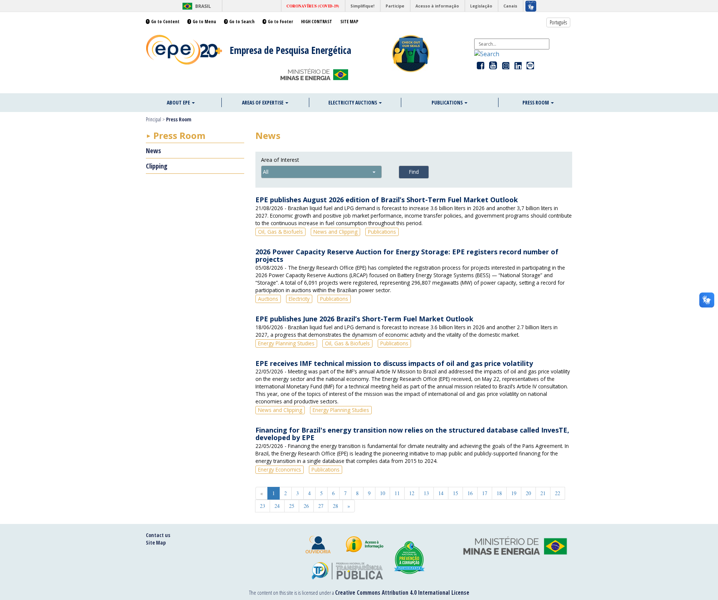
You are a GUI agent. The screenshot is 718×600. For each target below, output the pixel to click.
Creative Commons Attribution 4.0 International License (402, 592)
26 (306, 505)
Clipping (157, 165)
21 (543, 493)
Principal (153, 119)
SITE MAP (349, 21)
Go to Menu (204, 21)
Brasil (195, 6)
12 (411, 493)
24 (277, 505)
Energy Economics (279, 469)
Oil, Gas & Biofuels (280, 231)
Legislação (481, 6)
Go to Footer (280, 21)
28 (335, 505)
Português (558, 22)
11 (397, 493)
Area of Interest (280, 159)
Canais (510, 6)
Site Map (156, 542)
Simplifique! (362, 6)
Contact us (158, 535)
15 (455, 493)
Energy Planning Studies (286, 343)
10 (382, 493)
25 (291, 505)
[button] (486, 53)
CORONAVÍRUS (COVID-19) (312, 6)
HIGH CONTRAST (316, 21)
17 (484, 493)
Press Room (536, 102)
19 (513, 493)
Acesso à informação (437, 6)
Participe (395, 6)
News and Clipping (335, 231)
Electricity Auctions (353, 102)
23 (262, 505)
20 (528, 493)
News (153, 150)
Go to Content (165, 21)
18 (499, 493)
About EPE (179, 102)
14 (441, 493)
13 (426, 493)
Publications (448, 102)
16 (470, 493)
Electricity (299, 298)
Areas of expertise (263, 102)
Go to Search (242, 21)
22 (557, 493)
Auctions (268, 298)
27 (320, 505)
